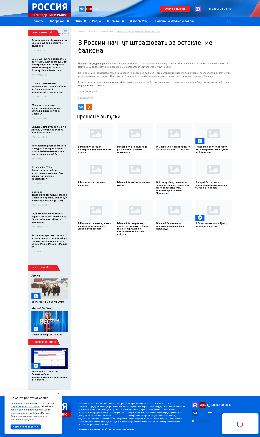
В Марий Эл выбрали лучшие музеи (133, 183)
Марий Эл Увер (42, 308)
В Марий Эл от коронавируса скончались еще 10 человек (173, 148)
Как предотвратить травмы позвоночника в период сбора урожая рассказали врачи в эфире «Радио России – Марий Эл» (49, 241)
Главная (81, 32)
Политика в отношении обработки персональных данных (106, 429)
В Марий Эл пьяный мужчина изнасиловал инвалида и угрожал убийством (94, 226)
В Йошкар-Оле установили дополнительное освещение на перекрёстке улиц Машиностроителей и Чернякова (173, 187)
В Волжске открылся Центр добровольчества (211, 224)
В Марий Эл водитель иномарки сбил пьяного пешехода (170, 226)
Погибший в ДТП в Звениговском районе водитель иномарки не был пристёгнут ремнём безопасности (47, 173)
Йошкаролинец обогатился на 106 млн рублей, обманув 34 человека (49, 43)
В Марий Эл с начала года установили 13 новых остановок (132, 149)
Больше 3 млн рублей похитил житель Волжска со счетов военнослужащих (49, 130)
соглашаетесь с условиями (25, 407)
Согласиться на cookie (25, 427)
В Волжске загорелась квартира (91, 183)
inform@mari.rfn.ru (120, 416)
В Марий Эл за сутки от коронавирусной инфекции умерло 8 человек (211, 185)
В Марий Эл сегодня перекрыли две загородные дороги (94, 149)
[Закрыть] (58, 394)
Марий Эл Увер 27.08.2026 (46, 335)
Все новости (63, 32)
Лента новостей (106, 32)
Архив (35, 275)
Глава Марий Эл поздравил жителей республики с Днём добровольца (212, 149)
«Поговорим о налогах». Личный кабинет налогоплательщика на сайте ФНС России (49, 376)
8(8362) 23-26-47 (220, 9)
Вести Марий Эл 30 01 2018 (47, 302)
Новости (92, 32)
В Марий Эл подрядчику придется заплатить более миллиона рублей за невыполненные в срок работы (133, 228)
